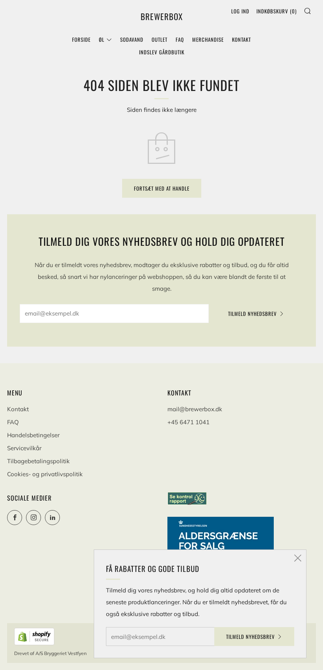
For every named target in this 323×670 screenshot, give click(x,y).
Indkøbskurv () (276, 11)
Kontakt (241, 39)
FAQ (180, 39)
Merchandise (208, 39)
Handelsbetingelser (33, 435)
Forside (81, 39)
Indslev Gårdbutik (161, 52)
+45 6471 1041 (188, 422)
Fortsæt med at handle (161, 188)
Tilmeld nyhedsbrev (252, 313)
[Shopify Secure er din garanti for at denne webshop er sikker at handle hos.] (35, 635)
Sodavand (131, 39)
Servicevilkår (24, 448)
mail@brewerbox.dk (194, 409)
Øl (101, 39)
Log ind (240, 11)
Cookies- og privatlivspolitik (45, 474)
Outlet (159, 39)
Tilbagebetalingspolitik (38, 461)
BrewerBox (162, 16)
